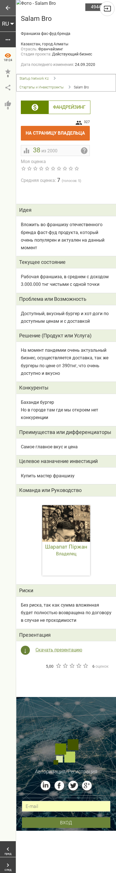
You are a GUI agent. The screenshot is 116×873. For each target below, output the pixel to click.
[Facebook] (59, 785)
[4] (78, 666)
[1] (58, 666)
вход (66, 822)
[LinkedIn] (45, 785)
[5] (85, 666)
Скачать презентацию (58, 649)
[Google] (87, 785)
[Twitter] (73, 785)
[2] (65, 666)
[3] (71, 666)
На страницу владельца (58, 131)
